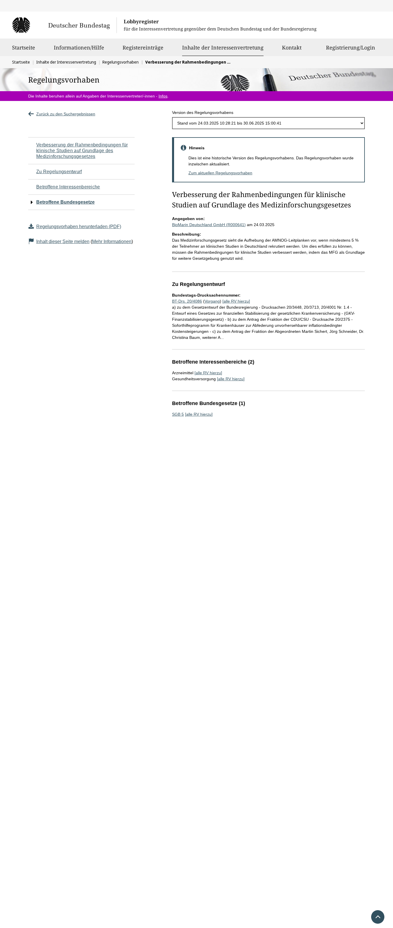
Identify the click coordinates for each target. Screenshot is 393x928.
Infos (163, 96)
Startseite (23, 47)
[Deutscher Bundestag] (64, 25)
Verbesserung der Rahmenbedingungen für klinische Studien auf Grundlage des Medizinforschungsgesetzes (82, 150)
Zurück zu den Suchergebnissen (65, 114)
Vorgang (212, 301)
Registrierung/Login (350, 47)
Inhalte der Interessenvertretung (223, 47)
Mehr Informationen (111, 241)
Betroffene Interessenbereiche (68, 186)
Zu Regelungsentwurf (59, 171)
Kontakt (292, 47)
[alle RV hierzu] (236, 301)
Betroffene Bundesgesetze (65, 202)
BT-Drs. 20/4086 (187, 301)
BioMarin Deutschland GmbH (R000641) (209, 224)
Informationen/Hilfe (79, 47)
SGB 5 (178, 414)
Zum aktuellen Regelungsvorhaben (220, 173)
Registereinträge (143, 47)
